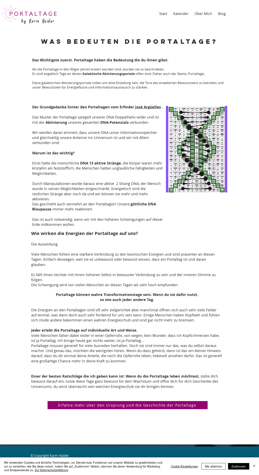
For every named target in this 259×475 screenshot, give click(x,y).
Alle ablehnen (213, 466)
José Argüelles (148, 107)
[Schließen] (254, 466)
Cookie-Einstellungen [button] (184, 466)
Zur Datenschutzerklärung (51, 470)
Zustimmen (238, 466)
